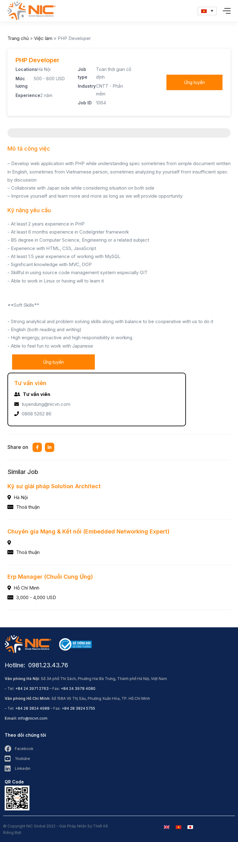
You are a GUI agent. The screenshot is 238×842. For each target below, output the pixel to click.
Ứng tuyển (194, 82)
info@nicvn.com (32, 718)
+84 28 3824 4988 (32, 708)
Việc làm (43, 38)
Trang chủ (18, 38)
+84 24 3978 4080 (78, 688)
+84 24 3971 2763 (32, 688)
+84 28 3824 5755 (78, 708)
